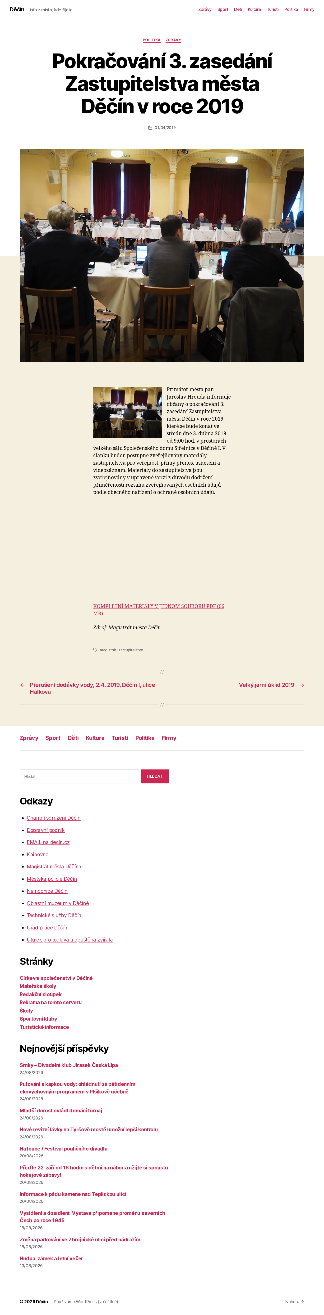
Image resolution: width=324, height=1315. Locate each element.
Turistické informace (44, 1027)
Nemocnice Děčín (47, 891)
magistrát (108, 650)
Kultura (254, 9)
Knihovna (38, 854)
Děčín (16, 9)
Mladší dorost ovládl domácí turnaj (61, 1111)
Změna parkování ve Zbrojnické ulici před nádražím (80, 1240)
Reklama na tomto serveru (51, 1002)
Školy (26, 1011)
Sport (223, 9)
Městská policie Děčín (52, 879)
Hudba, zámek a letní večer (51, 1259)
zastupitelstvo (130, 650)
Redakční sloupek (41, 994)
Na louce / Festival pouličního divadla (63, 1149)
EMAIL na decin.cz (48, 842)
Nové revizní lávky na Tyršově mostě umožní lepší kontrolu (89, 1130)
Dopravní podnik (46, 830)
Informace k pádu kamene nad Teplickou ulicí (73, 1194)
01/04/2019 (165, 127)
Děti (238, 9)
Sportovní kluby (38, 1019)
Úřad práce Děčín (47, 928)
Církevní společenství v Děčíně (56, 978)
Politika (291, 9)
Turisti (273, 9)
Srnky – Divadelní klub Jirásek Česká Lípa (69, 1065)
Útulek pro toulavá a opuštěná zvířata (70, 940)
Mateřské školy (38, 986)
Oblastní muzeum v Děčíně (58, 903)
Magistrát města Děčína (54, 867)
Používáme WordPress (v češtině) (86, 1301)
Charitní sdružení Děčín (54, 818)
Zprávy (205, 9)
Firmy (309, 9)
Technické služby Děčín (54, 915)
